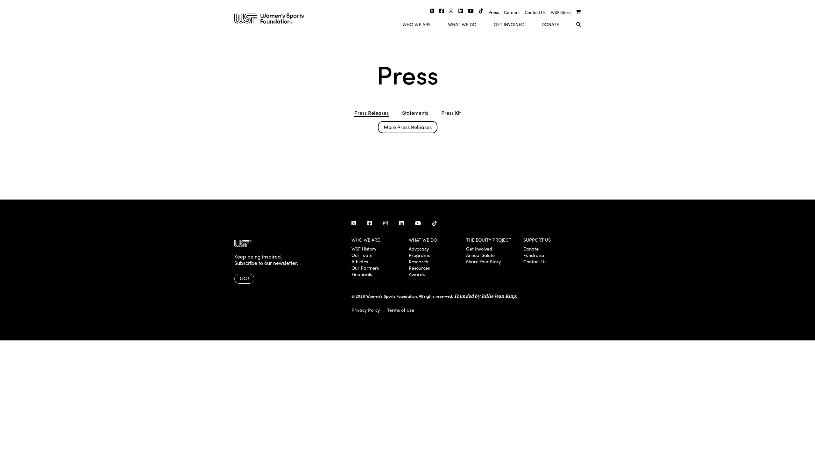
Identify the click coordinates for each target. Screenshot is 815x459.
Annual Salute (480, 255)
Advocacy (419, 248)
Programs (419, 255)
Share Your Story (483, 261)
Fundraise (533, 255)
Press (493, 12)
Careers (512, 12)
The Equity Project (488, 240)
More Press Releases (408, 127)
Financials (361, 274)
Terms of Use (400, 310)
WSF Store (561, 12)
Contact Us (535, 12)
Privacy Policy (365, 310)
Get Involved (509, 24)
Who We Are (416, 24)
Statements (415, 113)
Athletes (359, 261)
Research (418, 261)
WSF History (363, 248)
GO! (244, 278)
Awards (417, 274)
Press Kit (451, 113)
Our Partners (365, 268)
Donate (550, 24)
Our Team (361, 255)
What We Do (462, 24)
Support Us (537, 240)
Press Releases (371, 113)
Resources (419, 268)
